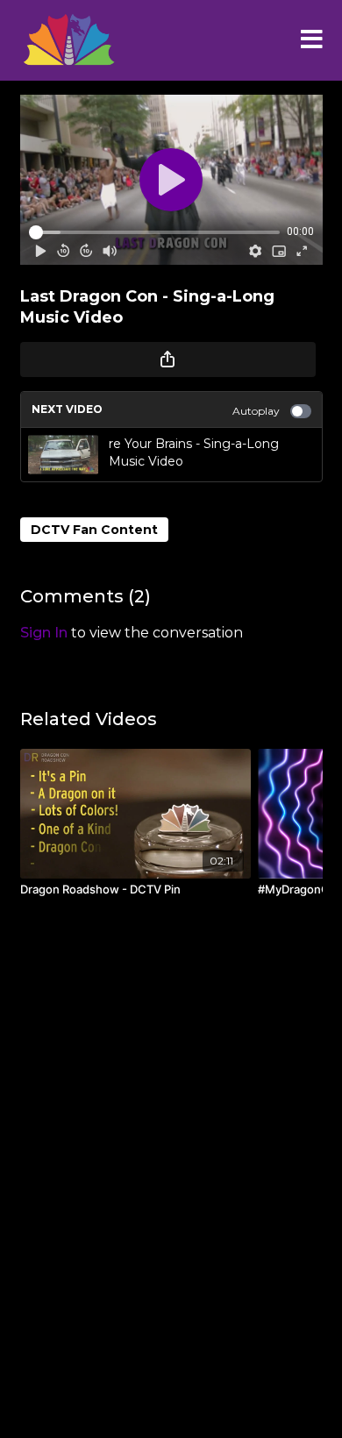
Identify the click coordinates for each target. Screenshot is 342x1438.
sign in (44, 632)
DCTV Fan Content (94, 529)
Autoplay (256, 410)
